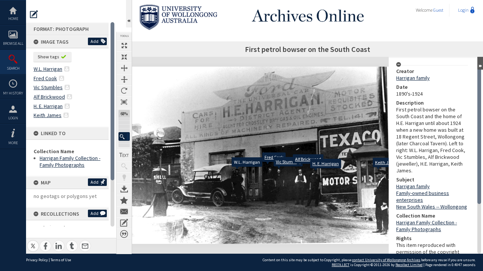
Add (94, 41)
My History (13, 93)
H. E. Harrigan (325, 163)
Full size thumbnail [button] (124, 45)
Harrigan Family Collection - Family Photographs (70, 161)
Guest (438, 10)
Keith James (387, 162)
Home (13, 18)
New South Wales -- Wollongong (431, 206)
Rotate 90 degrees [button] (124, 90)
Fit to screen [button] (124, 56)
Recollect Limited (409, 264)
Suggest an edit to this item (34, 14)
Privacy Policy (37, 259)
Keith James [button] (48, 115)
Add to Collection (124, 200)
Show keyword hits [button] (124, 166)
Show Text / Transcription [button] (124, 155)
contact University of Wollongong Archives (386, 259)
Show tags (48, 56)
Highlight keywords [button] (124, 177)
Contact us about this (124, 211)
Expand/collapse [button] (480, 63)
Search (13, 68)
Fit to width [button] (124, 68)
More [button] (13, 142)
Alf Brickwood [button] (49, 96)
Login (13, 118)
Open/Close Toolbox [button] (129, 13)
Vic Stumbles (288, 161)
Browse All (13, 43)
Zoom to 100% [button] (124, 102)
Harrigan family (413, 78)
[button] (124, 136)
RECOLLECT (340, 264)
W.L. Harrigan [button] (48, 68)
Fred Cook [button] (45, 78)
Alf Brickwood (308, 159)
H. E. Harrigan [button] (48, 106)
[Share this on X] (33, 241)
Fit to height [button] (124, 79)
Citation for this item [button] (124, 234)
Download (124, 189)
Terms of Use (61, 259)
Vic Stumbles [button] (48, 87)
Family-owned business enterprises (422, 196)
